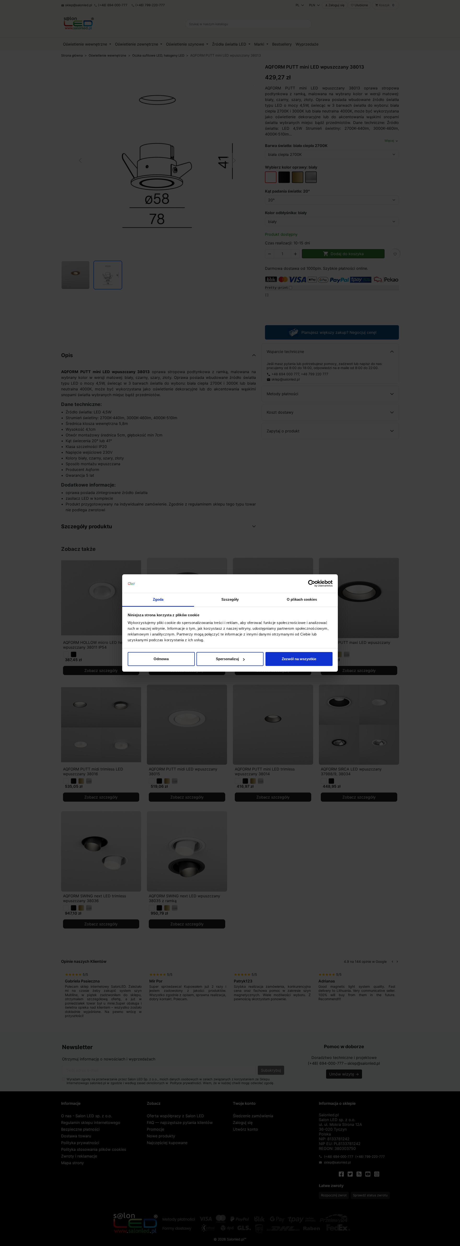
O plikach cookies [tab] (302, 599)
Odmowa (161, 659)
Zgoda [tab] (158, 599)
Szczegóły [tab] (230, 599)
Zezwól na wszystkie (299, 659)
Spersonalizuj (227, 659)
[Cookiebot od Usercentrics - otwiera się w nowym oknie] (312, 583)
